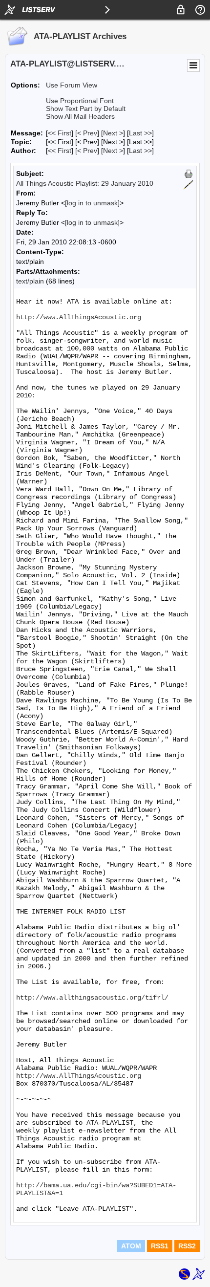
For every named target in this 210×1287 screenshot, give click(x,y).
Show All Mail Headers (80, 116)
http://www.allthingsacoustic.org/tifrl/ (92, 998)
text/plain (30, 281)
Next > (113, 133)
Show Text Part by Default (86, 108)
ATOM (131, 1246)
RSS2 (187, 1246)
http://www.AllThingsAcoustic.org (78, 317)
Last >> (140, 133)
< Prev (87, 133)
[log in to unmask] (92, 203)
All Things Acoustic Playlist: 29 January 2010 (84, 183)
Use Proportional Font (80, 101)
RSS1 (159, 1246)
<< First (59, 133)
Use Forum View (71, 85)
